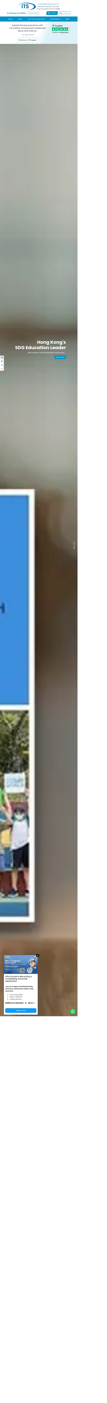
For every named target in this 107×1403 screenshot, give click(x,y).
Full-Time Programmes (36, 19)
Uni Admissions (55, 19)
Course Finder (33, 13)
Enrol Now (53, 13)
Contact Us (65, 13)
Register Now (21, 1010)
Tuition (20, 19)
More (67, 19)
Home (10, 19)
